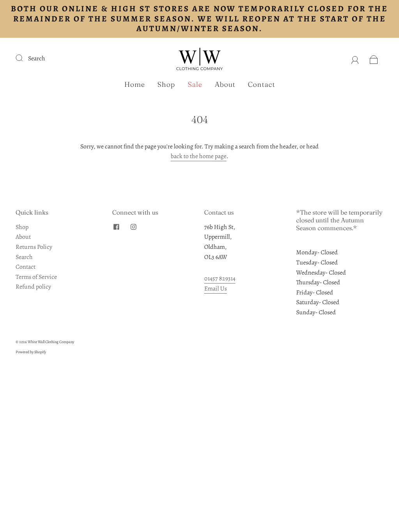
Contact (261, 84)
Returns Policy (34, 247)
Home (134, 84)
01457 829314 (219, 278)
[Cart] (373, 58)
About (225, 84)
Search (36, 58)
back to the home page (198, 156)
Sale (195, 84)
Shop (166, 84)
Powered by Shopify (31, 351)
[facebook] (116, 227)
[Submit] (24, 57)
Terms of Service (36, 277)
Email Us (215, 288)
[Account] (355, 58)
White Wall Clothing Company (51, 341)
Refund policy (33, 286)
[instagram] (133, 227)
